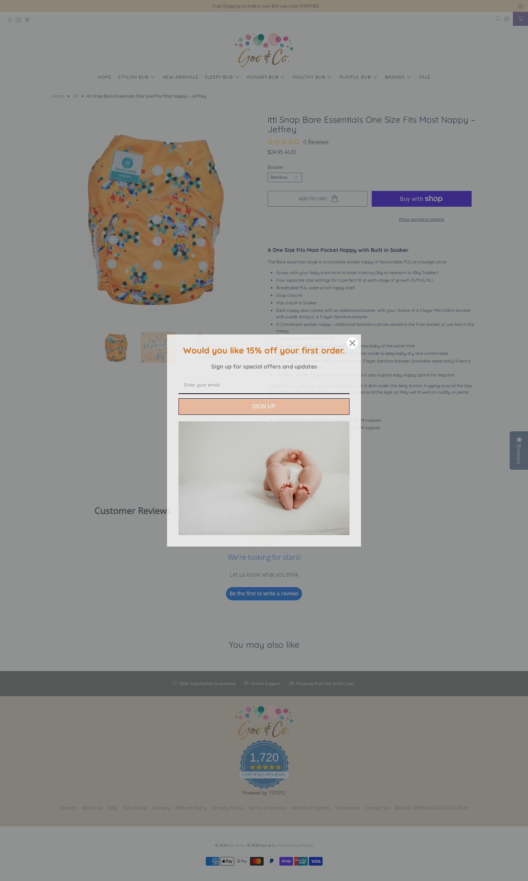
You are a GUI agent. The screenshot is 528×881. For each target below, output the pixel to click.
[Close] (352, 343)
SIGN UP (264, 406)
